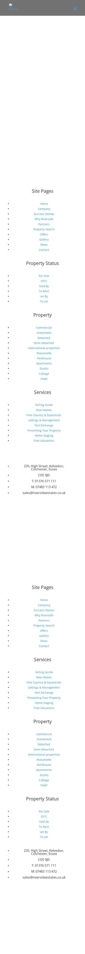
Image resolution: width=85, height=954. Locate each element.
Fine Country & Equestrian (43, 415)
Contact (44, 250)
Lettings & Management (44, 420)
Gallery (44, 239)
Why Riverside (44, 219)
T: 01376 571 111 (44, 481)
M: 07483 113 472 (44, 487)
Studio (44, 368)
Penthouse (44, 358)
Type (11, 93)
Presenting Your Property (43, 430)
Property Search (44, 229)
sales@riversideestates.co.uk (44, 493)
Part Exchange (44, 425)
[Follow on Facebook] (38, 508)
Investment (44, 333)
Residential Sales (24, 79)
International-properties (44, 348)
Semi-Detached (44, 343)
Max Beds (14, 134)
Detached (44, 338)
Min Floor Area (18, 139)
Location (14, 74)
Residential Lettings (53, 79)
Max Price (14, 114)
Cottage (44, 373)
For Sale (44, 276)
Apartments (44, 363)
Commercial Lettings (50, 84)
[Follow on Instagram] (46, 508)
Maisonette (44, 353)
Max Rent (14, 124)
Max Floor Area (18, 144)
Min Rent (14, 119)
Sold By (44, 286)
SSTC (44, 281)
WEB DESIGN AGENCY (49, 551)
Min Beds (14, 129)
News (44, 244)
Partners (44, 224)
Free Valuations (44, 440)
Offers (44, 234)
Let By (44, 296)
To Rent (44, 291)
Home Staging (44, 435)
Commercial (44, 327)
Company (44, 209)
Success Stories (44, 214)
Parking (13, 103)
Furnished (15, 98)
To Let (44, 301)
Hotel (44, 379)
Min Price (14, 109)
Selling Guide (44, 405)
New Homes (44, 410)
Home (44, 204)
